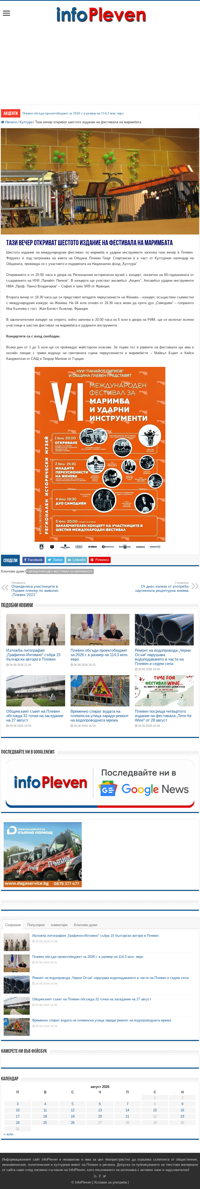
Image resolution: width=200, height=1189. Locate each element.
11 (45, 1110)
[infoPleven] (100, 13)
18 (45, 1116)
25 (45, 1123)
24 (18, 1123)
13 (100, 1110)
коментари (59, 925)
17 (18, 1116)
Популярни (36, 925)
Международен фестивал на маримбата (60, 571)
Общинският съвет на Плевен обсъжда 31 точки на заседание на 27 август (34, 715)
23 (182, 1116)
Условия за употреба (110, 1182)
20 (100, 1116)
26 (72, 1123)
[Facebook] (99, 1176)
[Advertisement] (100, 67)
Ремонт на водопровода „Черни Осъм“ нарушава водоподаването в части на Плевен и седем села (163, 657)
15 (155, 1110)
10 (18, 1110)
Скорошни (13, 925)
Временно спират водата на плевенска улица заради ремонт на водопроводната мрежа (100, 715)
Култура (26, 122)
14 (127, 1110)
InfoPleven (83, 1182)
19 (72, 1116)
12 (72, 1110)
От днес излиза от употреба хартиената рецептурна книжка (162, 587)
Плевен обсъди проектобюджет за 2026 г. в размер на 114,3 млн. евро (73, 113)
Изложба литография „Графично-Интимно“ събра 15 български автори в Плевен (33, 654)
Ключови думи (85, 925)
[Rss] (95, 1176)
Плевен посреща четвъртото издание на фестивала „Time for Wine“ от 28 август (163, 715)
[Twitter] (104, 1176)
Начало (10, 122)
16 (182, 1110)
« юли (8, 1134)
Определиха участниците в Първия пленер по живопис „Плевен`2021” (35, 589)
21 (127, 1116)
